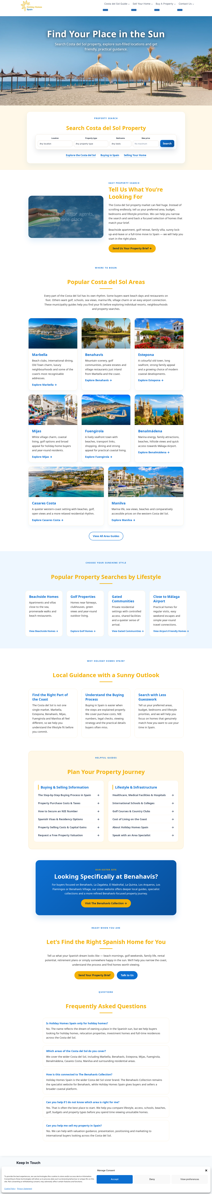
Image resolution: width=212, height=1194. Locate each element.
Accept (115, 1179)
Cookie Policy (10, 1188)
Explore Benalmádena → (154, 452)
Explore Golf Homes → (83, 631)
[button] (206, 1170)
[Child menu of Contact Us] (179, 10)
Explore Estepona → (151, 380)
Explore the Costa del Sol (81, 155)
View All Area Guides (106, 536)
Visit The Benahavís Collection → (106, 903)
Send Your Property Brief (94, 975)
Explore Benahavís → (98, 380)
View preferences (189, 1179)
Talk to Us (127, 975)
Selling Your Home (135, 155)
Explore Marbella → (44, 384)
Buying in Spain (110, 155)
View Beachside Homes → (43, 631)
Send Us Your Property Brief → (132, 248)
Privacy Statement (24, 1188)
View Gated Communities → (126, 631)
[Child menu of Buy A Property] (157, 10)
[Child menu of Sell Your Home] (133, 10)
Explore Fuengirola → (98, 456)
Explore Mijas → (42, 456)
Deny (152, 1179)
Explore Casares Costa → (47, 520)
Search (167, 143)
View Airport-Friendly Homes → (168, 631)
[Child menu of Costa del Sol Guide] (105, 10)
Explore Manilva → (123, 520)
